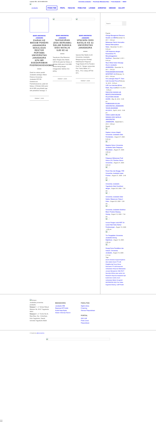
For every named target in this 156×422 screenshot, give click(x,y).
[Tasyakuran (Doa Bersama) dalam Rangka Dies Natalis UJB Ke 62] (62, 25)
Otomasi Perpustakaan (88, 310)
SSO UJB (84, 318)
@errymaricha (40, 333)
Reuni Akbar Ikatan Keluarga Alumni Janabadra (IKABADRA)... (114, 65)
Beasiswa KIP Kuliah (61, 308)
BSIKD (124, 1)
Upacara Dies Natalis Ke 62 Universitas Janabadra (85, 44)
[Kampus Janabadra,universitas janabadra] (34, 8)
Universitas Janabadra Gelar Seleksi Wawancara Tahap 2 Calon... (114, 199)
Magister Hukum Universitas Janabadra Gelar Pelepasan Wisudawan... (114, 147)
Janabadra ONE (60, 306)
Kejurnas (114, 275)
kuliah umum (116, 278)
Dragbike (108, 264)
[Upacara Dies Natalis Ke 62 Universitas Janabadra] (85, 25)
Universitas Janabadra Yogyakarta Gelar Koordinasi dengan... (114, 186)
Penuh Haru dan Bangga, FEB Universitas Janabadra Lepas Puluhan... (115, 173)
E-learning (84, 308)
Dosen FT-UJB (117, 262)
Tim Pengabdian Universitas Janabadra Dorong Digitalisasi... (114, 237)
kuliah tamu (109, 278)
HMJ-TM (120, 271)
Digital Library (85, 306)
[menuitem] (84, 1)
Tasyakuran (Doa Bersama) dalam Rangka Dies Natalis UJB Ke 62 (62, 45)
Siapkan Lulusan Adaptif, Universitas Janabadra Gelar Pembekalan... (114, 134)
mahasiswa (109, 280)
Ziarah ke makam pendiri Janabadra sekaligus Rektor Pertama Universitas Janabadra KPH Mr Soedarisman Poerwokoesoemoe (42, 53)
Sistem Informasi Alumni (62, 313)
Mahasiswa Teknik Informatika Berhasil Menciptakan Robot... (115, 44)
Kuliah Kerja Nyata (61, 310)
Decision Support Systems (117, 259)
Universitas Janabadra (84, 1)
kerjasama (120, 275)
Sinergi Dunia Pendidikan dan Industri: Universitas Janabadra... (115, 250)
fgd (112, 264)
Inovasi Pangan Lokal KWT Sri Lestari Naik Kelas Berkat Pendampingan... (115, 224)
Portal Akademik (115, 1)
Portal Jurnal (85, 321)
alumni (108, 259)
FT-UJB (114, 266)
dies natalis (109, 262)
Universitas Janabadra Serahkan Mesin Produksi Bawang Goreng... (116, 212)
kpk (125, 275)
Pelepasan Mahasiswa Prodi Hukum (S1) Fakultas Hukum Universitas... (114, 160)
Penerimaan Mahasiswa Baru (101, 1)
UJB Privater (120, 284)
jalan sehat (119, 273)
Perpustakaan (85, 323)
